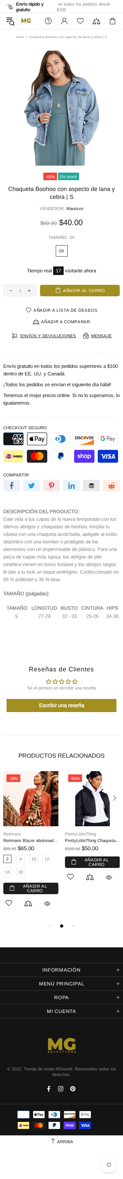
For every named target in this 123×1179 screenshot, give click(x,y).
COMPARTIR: (16, 475)
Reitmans (12, 834)
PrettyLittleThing (80, 834)
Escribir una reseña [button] (61, 705)
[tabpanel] (31, 846)
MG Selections (26, 21)
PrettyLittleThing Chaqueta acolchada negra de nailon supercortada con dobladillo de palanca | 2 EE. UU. (92, 840)
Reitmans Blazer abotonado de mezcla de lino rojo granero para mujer (30, 840)
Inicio (20, 37)
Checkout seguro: (25, 427)
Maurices (75, 208)
